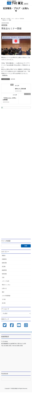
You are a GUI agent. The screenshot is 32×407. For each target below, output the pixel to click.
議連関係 (4, 270)
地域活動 (4, 273)
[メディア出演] (25, 95)
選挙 (3, 292)
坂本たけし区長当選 (20, 88)
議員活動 (4, 25)
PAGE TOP (29, 393)
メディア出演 (5, 281)
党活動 (3, 266)
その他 (3, 299)
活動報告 (4, 259)
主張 (3, 277)
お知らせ (4, 288)
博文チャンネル (6, 284)
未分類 (3, 303)
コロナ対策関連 (6, 295)
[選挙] (7, 87)
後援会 (3, 255)
